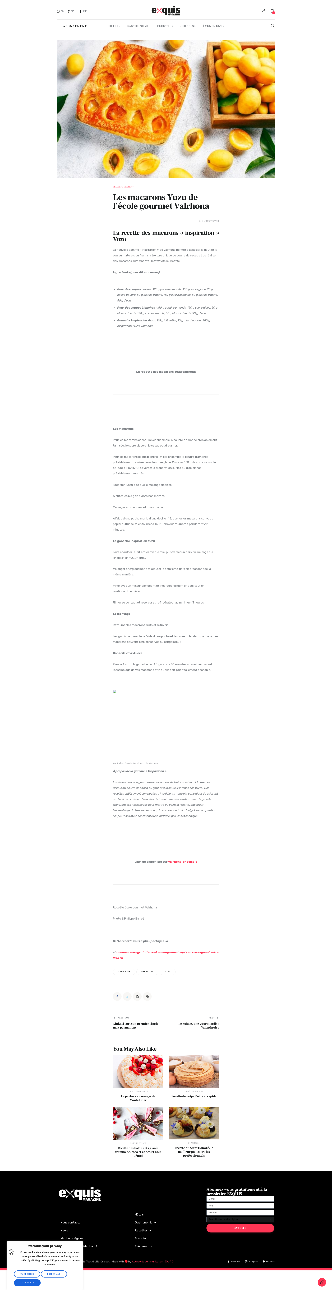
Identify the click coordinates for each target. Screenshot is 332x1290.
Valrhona (147, 971)
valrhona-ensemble (182, 861)
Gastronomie (144, 1222)
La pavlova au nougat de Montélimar (138, 1098)
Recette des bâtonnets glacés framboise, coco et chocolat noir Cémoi (138, 1152)
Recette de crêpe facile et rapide (193, 1096)
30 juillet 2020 (138, 1143)
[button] (147, 996)
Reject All (54, 1274)
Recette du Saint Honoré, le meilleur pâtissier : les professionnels (194, 1152)
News (64, 1230)
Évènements (143, 1246)
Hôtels (139, 1214)
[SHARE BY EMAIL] (137, 996)
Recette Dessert (123, 187)
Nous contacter (71, 1222)
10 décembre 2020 (194, 1091)
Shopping (141, 1238)
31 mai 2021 (194, 1143)
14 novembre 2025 (138, 1091)
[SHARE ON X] (127, 996)
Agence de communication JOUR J (152, 1261)
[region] (45, 1265)
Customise (27, 1274)
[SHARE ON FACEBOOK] (117, 996)
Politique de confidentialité (79, 1246)
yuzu (167, 971)
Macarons (124, 971)
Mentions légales (72, 1238)
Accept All (27, 1283)
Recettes (141, 1230)
